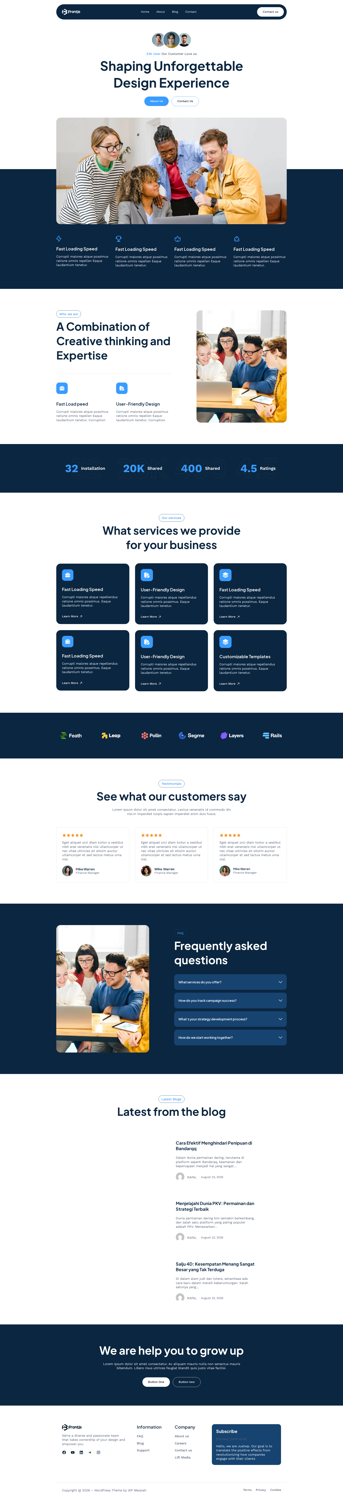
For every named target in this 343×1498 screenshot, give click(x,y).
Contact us (270, 11)
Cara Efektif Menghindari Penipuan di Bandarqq (214, 1145)
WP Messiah (137, 1490)
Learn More (70, 616)
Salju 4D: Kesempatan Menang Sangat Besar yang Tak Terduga (215, 1266)
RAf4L (192, 1177)
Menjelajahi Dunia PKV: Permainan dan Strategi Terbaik (215, 1206)
